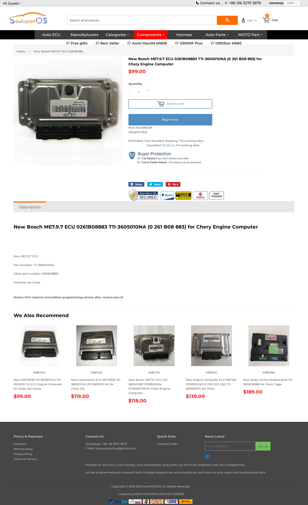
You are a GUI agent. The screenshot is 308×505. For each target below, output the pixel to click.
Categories (116, 34)
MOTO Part (249, 34)
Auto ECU (51, 34)
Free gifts (79, 43)
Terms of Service (25, 459)
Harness (184, 34)
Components (149, 34)
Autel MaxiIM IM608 (149, 43)
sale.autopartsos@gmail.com (116, 448)
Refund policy (23, 449)
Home (21, 51)
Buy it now (170, 119)
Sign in (252, 20)
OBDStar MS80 (228, 43)
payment (20, 444)
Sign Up (263, 446)
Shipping (168, 145)
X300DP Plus (191, 43)
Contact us (209, 3)
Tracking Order (167, 444)
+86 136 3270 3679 (245, 3)
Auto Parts (216, 34)
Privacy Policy (23, 454)
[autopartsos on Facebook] (207, 457)
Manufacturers (84, 34)
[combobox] (152, 20)
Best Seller (109, 43)
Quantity (135, 84)
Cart (272, 19)
